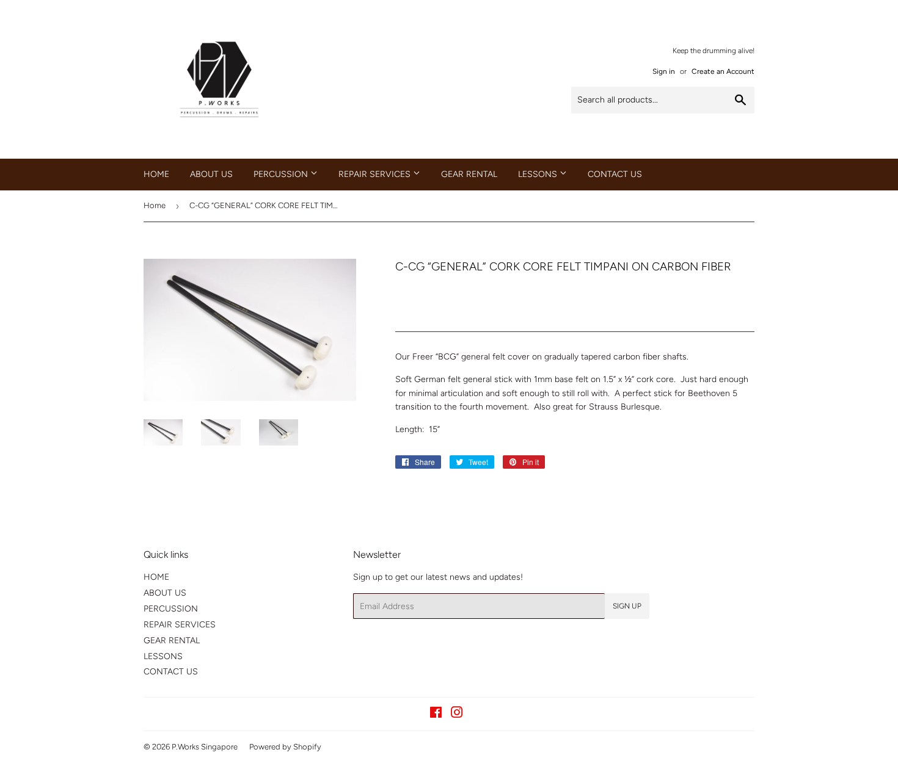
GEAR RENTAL (469, 174)
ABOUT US (211, 174)
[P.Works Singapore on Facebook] (435, 714)
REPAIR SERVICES (375, 174)
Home (155, 205)
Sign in (663, 71)
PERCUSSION (282, 174)
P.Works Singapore (205, 746)
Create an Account (723, 71)
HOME (156, 174)
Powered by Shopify (285, 746)
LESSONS (539, 174)
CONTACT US (615, 174)
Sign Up (627, 606)
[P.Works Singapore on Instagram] (457, 714)
